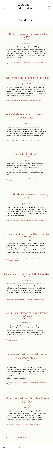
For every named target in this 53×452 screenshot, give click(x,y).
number (33, 339)
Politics (26, 40)
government (18, 383)
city (16, 140)
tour (34, 140)
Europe (19, 140)
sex (22, 100)
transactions (43, 383)
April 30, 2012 (27, 240)
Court (9, 100)
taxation (37, 383)
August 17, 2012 (27, 123)
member (24, 383)
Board (21, 220)
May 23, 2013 (27, 43)
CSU (18, 259)
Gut (30, 299)
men (29, 339)
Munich (39, 259)
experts (20, 424)
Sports (26, 156)
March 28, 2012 (27, 364)
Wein (37, 424)
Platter (24, 62)
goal (22, 179)
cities (13, 140)
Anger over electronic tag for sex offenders (26, 78)
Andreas (10, 179)
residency (41, 339)
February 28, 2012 (27, 407)
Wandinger (10, 260)
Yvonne (43, 299)
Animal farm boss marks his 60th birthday (26, 274)
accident (10, 220)
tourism (37, 140)
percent (20, 62)
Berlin (9, 140)
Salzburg (35, 62)
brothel (10, 259)
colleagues (28, 220)
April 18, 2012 (27, 322)
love (31, 140)
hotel (32, 259)
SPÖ (27, 383)
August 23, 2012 (27, 84)
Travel (26, 120)
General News (26, 80)
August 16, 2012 (27, 160)
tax (34, 383)
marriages (25, 339)
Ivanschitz (26, 179)
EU (9, 383)
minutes (35, 179)
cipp (13, 424)
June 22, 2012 (27, 204)
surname (41, 220)
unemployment (12, 64)
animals (14, 299)
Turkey (10, 180)
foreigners (14, 339)
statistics (40, 62)
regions (31, 62)
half (28, 424)
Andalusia (10, 62)
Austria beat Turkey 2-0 (26, 154)
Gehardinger (23, 259)
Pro (34, 424)
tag (34, 100)
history (27, 140)
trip (44, 220)
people (35, 299)
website (16, 260)
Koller (30, 179)
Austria (17, 220)
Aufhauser (18, 299)
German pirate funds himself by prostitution (26, 234)
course (14, 179)
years (39, 100)
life (32, 299)
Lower (31, 424)
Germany (16, 62)
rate (28, 62)
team (43, 179)
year (36, 100)
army (14, 220)
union (9, 384)
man (20, 100)
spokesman (26, 100)
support (31, 383)
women (15, 340)
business (15, 259)
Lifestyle (26, 404)
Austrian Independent (13, 448)
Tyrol (44, 62)
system (31, 100)
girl (17, 100)
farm (23, 299)
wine (39, 424)
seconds (39, 179)
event (16, 424)
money (35, 259)
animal (10, 299)
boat (24, 220)
